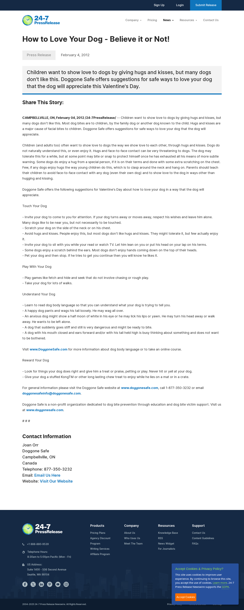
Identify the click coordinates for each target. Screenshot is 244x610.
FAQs (195, 544)
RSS (160, 538)
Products (97, 525)
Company (131, 525)
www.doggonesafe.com (139, 388)
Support (198, 525)
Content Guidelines (203, 538)
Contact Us (211, 20)
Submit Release (205, 5)
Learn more (220, 582)
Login (180, 5)
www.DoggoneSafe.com (48, 349)
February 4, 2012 (75, 55)
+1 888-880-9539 (38, 544)
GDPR (225, 587)
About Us (129, 533)
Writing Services (99, 549)
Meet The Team (133, 544)
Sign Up (159, 5)
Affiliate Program (100, 554)
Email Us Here (47, 475)
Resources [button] (187, 20)
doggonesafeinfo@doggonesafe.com (51, 393)
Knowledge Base (168, 533)
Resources (166, 525)
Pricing (152, 20)
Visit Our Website (56, 481)
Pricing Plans (97, 533)
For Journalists (166, 549)
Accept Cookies (185, 597)
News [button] (167, 20)
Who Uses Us (132, 538)
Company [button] (132, 20)
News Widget (166, 544)
